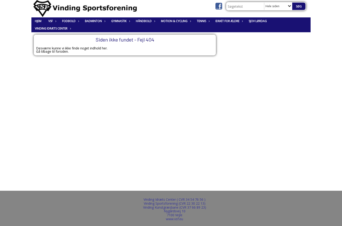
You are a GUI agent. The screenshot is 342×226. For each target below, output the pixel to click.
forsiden (62, 51)
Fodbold (69, 21)
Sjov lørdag (258, 21)
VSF (50, 21)
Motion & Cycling (174, 21)
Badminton (93, 21)
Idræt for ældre (227, 21)
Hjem (38, 21)
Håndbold (144, 21)
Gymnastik (119, 21)
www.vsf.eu (174, 219)
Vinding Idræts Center (51, 28)
